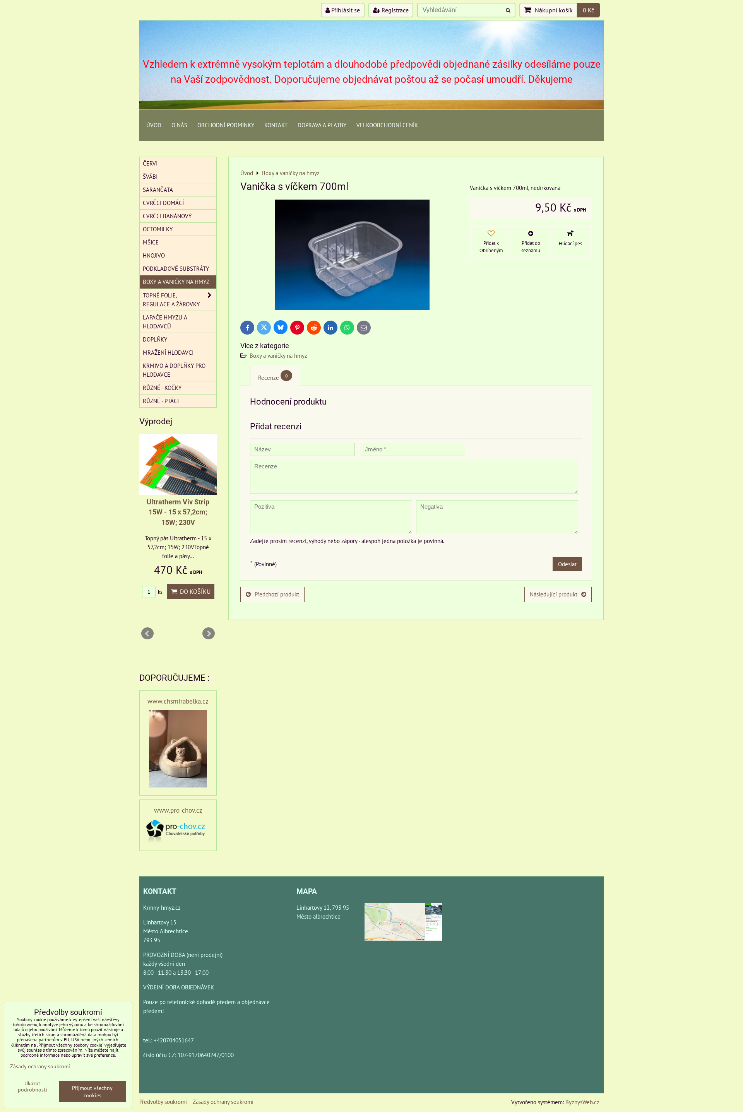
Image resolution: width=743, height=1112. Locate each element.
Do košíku (194, 591)
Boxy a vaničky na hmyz (278, 355)
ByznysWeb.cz (582, 1102)
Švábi (150, 176)
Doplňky (155, 339)
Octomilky (158, 229)
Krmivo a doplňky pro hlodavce (174, 370)
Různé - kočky (162, 387)
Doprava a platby (322, 125)
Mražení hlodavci (168, 352)
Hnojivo (154, 255)
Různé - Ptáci (161, 401)
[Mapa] (403, 923)
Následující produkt (553, 594)
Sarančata (158, 189)
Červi (150, 163)
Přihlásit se (345, 10)
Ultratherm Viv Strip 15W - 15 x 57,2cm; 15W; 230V (178, 512)
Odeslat (567, 564)
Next (208, 633)
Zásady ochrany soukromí (223, 1101)
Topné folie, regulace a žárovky (171, 299)
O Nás (179, 125)
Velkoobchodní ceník (387, 125)
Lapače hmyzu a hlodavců (165, 321)
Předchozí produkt (277, 594)
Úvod (153, 125)
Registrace (394, 10)
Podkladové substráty (176, 268)
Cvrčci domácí (163, 203)
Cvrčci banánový (167, 216)
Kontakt (276, 125)
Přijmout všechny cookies (92, 1091)
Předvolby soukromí (163, 1101)
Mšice (151, 242)
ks (159, 592)
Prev (147, 633)
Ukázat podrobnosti (32, 1086)
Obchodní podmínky (225, 125)
